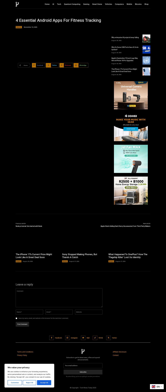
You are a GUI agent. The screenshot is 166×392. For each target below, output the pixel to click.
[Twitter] (108, 338)
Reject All (29, 383)
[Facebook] (51, 338)
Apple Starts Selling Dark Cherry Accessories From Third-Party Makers (125, 226)
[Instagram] (67, 338)
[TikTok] (95, 338)
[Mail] (83, 338)
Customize (15, 383)
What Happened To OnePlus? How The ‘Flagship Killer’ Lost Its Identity (127, 256)
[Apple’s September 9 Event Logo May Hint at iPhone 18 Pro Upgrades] (146, 60)
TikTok (101, 338)
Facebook (58, 338)
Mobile (18, 27)
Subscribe (83, 372)
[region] (29, 375)
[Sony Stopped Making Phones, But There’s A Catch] (83, 242)
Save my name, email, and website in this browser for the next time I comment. (44, 318)
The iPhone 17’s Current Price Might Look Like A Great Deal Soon (124, 70)
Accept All (44, 383)
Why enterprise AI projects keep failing (125, 37)
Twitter (114, 338)
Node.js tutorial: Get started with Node (29, 226)
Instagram (74, 338)
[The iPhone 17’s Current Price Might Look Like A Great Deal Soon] (146, 71)
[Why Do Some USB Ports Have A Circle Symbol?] (146, 49)
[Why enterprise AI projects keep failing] (146, 38)
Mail (88, 338)
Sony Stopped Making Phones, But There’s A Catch (79, 256)
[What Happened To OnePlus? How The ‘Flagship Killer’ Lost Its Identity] (129, 242)
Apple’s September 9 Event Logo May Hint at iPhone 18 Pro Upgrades (124, 59)
